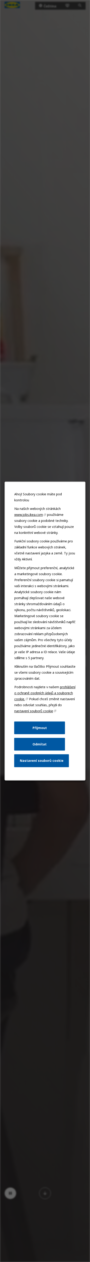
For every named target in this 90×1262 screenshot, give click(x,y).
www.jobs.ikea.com (28, 514)
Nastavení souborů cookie (41, 760)
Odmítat (40, 744)
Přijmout (40, 728)
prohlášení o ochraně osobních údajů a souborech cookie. (44, 693)
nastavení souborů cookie (33, 711)
